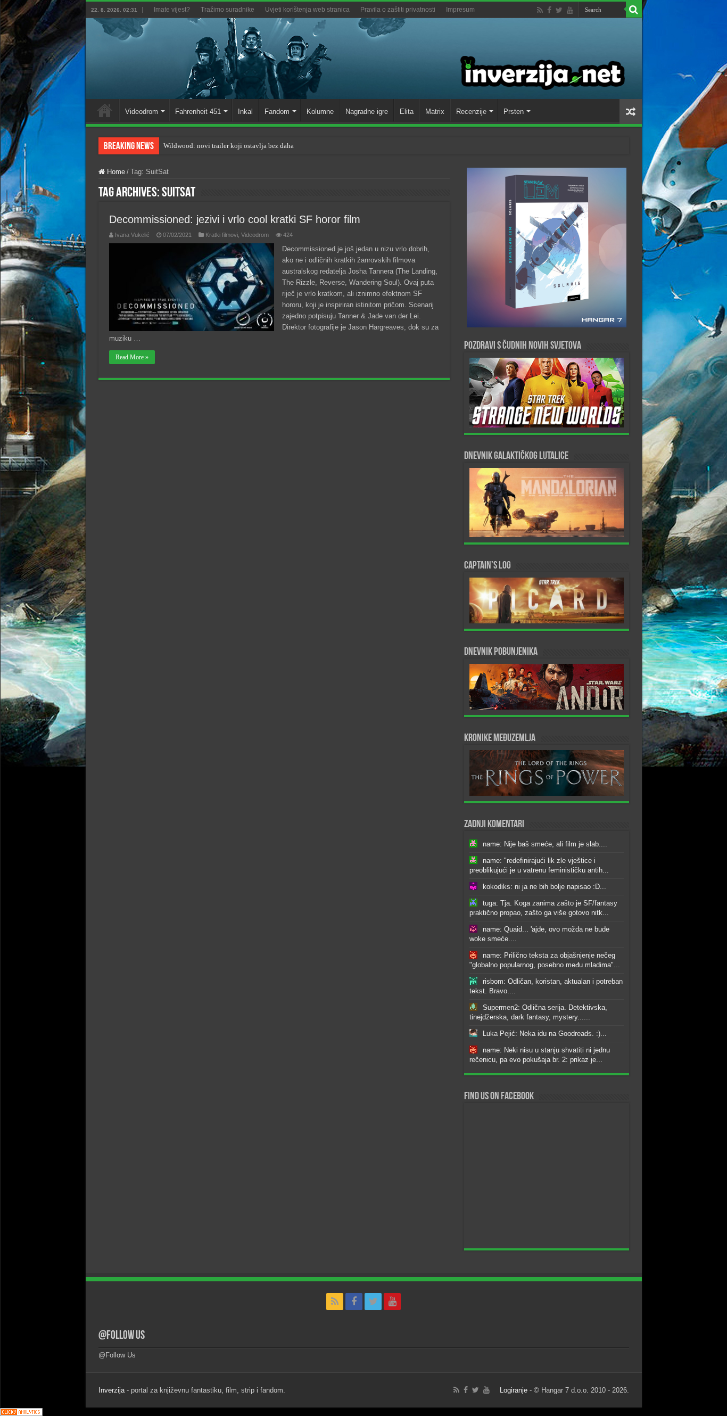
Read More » (131, 357)
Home (105, 110)
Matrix (434, 112)
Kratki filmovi (221, 235)
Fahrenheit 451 (198, 112)
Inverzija (111, 1390)
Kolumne (320, 112)
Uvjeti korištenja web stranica (307, 9)
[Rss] (540, 10)
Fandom (277, 112)
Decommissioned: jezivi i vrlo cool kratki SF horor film (234, 219)
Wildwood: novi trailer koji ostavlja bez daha (228, 146)
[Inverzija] (364, 58)
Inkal (245, 112)
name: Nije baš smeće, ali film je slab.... (545, 844)
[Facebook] (549, 10)
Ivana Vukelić (132, 235)
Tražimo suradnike (227, 9)
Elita (407, 112)
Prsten (513, 112)
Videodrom (141, 112)
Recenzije (471, 112)
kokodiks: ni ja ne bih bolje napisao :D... (544, 887)
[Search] (634, 10)
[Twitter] (559, 10)
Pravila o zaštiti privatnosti (397, 9)
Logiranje (513, 1390)
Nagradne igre (366, 112)
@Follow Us (121, 1336)
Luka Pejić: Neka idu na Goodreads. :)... (545, 1034)
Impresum (460, 9)
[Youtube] (570, 10)
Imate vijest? (172, 9)
